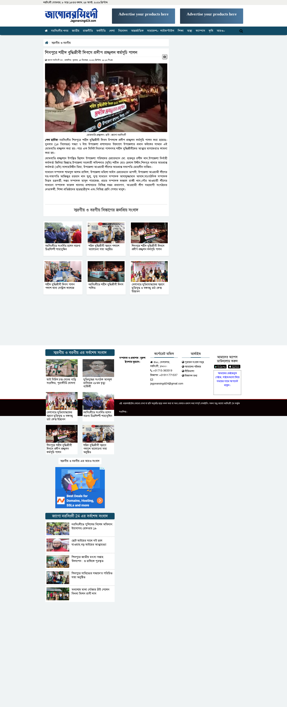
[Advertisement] (143, 16)
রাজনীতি (88, 31)
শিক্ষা (181, 31)
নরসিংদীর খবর (59, 31)
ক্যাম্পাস (200, 31)
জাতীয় (75, 31)
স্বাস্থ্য (189, 31)
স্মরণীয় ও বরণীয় (61, 43)
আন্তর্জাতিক (137, 31)
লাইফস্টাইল (167, 31)
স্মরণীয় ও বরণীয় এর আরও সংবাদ (79, 461)
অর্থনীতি (101, 31)
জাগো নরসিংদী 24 (55, 60)
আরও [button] (220, 31)
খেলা (112, 31)
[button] (152, 31)
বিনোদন (123, 31)
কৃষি (211, 31)
